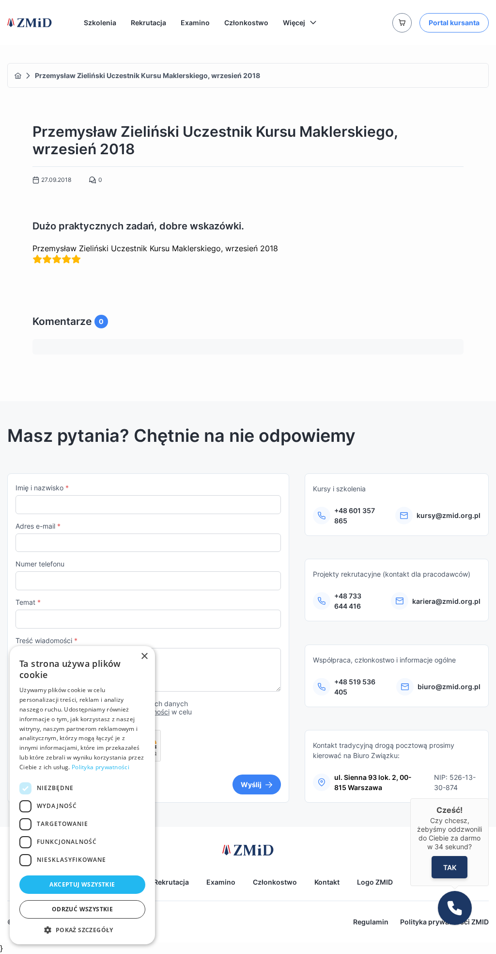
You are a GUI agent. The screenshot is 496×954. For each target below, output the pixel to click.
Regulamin (370, 922)
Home (18, 75)
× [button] (144, 656)
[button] (82, 930)
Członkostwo (246, 22)
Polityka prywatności (100, 767)
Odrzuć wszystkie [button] (82, 909)
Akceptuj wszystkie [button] (82, 884)
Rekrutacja (148, 22)
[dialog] (82, 795)
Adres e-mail (38, 526)
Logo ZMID (375, 882)
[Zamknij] (488, 798)
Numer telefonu (40, 564)
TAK (449, 867)
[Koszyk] (402, 22)
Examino (195, 22)
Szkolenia (100, 22)
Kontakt (327, 882)
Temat (28, 602)
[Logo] (29, 23)
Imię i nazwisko (42, 488)
